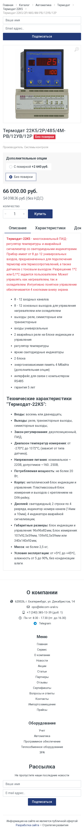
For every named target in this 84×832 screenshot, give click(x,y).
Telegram (45, 623)
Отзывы (42, 682)
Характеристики (50, 228)
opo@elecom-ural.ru (45, 607)
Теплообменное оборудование (42, 747)
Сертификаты (42, 688)
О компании (42, 655)
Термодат (63, 5)
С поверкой (31, 167)
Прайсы (42, 710)
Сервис (42, 649)
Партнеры (42, 677)
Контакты (42, 699)
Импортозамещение (42, 704)
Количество (11, 206)
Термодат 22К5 (13, 9)
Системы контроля (36, 147)
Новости (42, 660)
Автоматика (43, 5)
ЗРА (42, 752)
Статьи (42, 671)
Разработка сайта (27, 825)
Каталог (24, 5)
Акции (42, 666)
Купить (40, 214)
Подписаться (42, 36)
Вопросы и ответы (42, 693)
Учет (42, 730)
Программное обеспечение (42, 741)
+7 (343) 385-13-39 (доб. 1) (45, 612)
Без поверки (23, 177)
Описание (18, 228)
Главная (8, 5)
